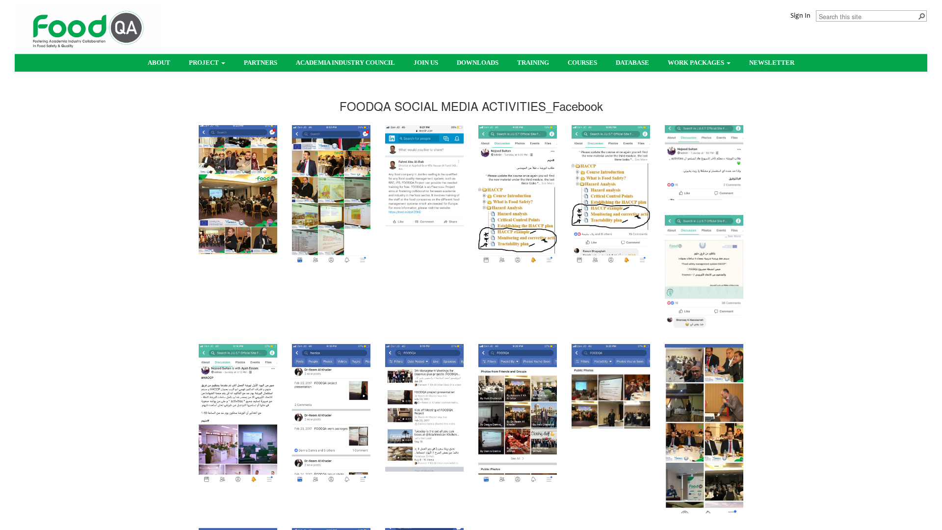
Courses (582, 62)
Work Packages (697, 62)
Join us (426, 62)
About (159, 62)
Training (533, 62)
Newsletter (771, 62)
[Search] (921, 16)
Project (204, 62)
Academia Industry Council (345, 62)
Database (632, 62)
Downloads (477, 62)
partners (260, 62)
